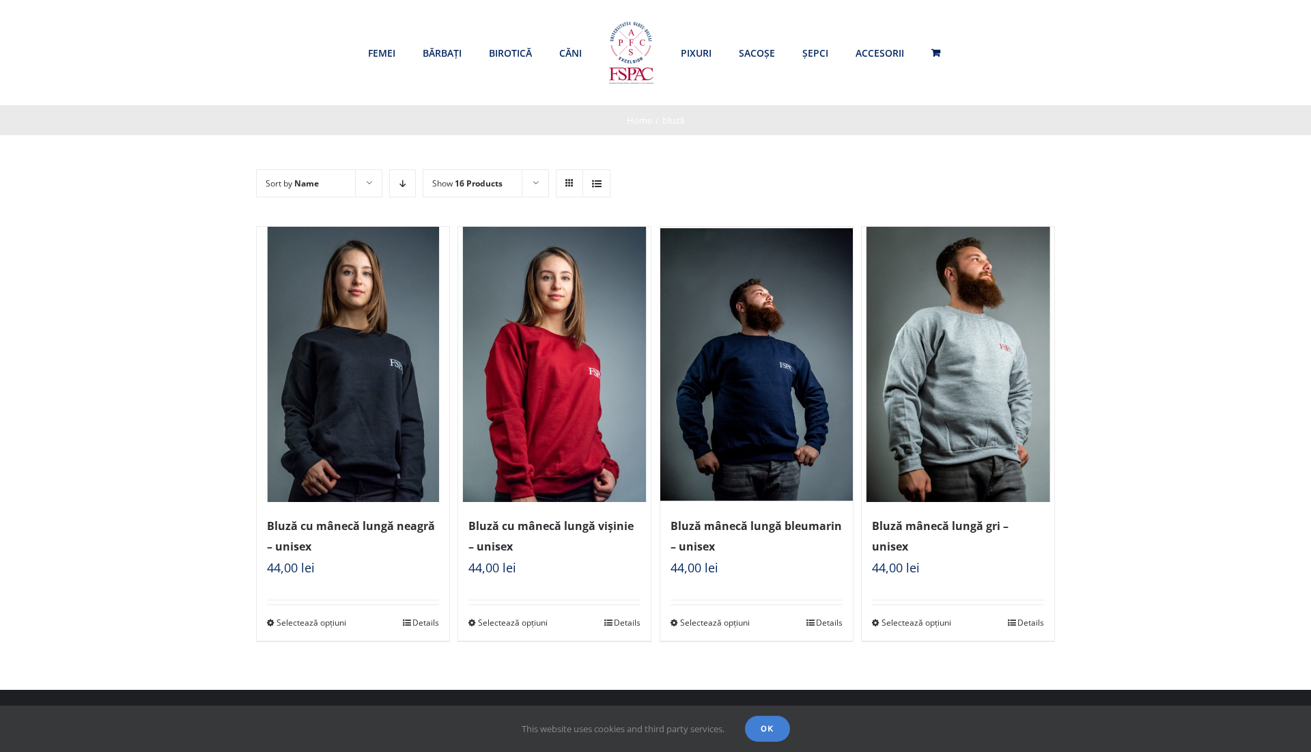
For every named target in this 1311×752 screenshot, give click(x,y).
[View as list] (596, 183)
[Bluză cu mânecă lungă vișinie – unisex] (554, 364)
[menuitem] (381, 53)
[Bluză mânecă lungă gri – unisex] (958, 364)
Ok (767, 728)
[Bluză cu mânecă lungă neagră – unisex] (353, 364)
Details (425, 622)
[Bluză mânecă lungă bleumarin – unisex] (756, 364)
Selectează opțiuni (311, 622)
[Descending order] (402, 183)
